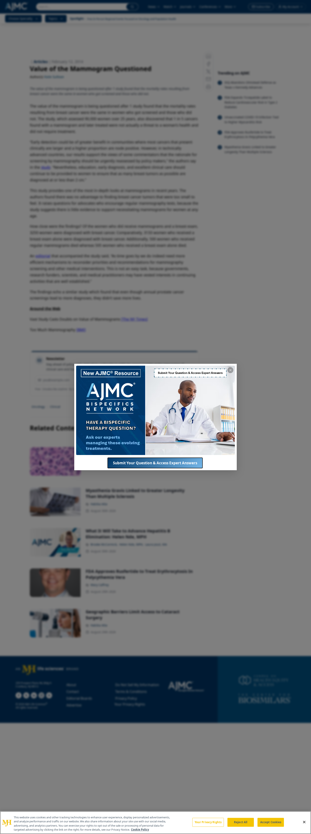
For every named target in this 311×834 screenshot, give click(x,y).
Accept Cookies (270, 822)
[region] (155, 822)
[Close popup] (230, 370)
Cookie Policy (140, 829)
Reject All (240, 822)
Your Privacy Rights (208, 822)
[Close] (304, 822)
